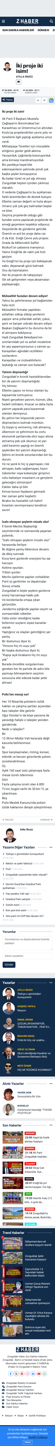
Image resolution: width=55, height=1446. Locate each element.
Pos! (8, 869)
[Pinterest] (21, 1373)
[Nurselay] (9, 1109)
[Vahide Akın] (9, 1094)
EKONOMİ (30, 1133)
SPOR (28, 1194)
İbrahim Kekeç (26, 1036)
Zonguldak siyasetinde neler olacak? (26, 874)
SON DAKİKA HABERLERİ (18, 30)
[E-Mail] (18, 81)
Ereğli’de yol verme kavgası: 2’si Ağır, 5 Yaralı (38, 1185)
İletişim (9, 1415)
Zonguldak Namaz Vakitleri (20, 1390)
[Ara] (51, 21)
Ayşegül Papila (26, 1006)
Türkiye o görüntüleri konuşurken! (25, 853)
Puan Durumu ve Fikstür (18, 1396)
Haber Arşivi (12, 1407)
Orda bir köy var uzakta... (31, 1040)
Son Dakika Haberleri (17, 1403)
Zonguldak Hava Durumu (18, 1386)
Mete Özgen (24, 1065)
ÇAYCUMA (30, 1224)
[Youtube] (38, 1373)
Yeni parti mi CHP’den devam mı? (25, 916)
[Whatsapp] (44, 1373)
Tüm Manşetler (14, 1400)
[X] (16, 1373)
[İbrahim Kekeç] (9, 1037)
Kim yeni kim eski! (16, 910)
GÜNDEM (43, 30)
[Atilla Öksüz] (7, 66)
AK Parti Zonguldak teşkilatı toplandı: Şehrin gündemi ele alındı (36, 1155)
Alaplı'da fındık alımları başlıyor (37, 1139)
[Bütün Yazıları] (51, 847)
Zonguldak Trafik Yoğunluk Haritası (24, 1393)
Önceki (9, 819)
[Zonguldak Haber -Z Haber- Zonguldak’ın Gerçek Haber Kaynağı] (27, 21)
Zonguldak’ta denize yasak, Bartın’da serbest (38, 1215)
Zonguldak (30, 1163)
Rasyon (21, 1010)
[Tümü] (51, 982)
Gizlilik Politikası (37, 1415)
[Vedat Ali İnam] (9, 1052)
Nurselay (23, 1105)
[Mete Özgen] (9, 1067)
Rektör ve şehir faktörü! (19, 863)
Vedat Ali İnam (26, 1049)
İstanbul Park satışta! (18, 899)
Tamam (27, 1442)
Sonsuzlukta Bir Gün (28, 1096)
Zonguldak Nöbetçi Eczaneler (21, 1383)
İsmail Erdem (25, 1019)
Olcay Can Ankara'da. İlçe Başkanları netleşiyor (37, 1170)
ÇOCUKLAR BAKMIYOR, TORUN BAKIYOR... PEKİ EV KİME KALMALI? (33, 1025)
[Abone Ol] (51, 100)
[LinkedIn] (33, 1373)
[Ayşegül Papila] (9, 1008)
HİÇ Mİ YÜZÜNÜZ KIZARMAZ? (34, 1069)
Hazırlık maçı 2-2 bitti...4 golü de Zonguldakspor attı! (38, 1200)
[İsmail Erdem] (9, 1023)
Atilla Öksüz (24, 76)
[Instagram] (27, 1373)
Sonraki (45, 819)
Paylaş (9, 99)
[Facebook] (10, 1373)
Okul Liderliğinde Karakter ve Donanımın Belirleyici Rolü (33, 1055)
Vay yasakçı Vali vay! (18, 893)
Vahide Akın (24, 1092)
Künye (21, 1415)
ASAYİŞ (29, 1179)
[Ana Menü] (3, 21)
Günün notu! (13, 904)
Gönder (9, 964)
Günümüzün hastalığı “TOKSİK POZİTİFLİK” (34, 1111)
